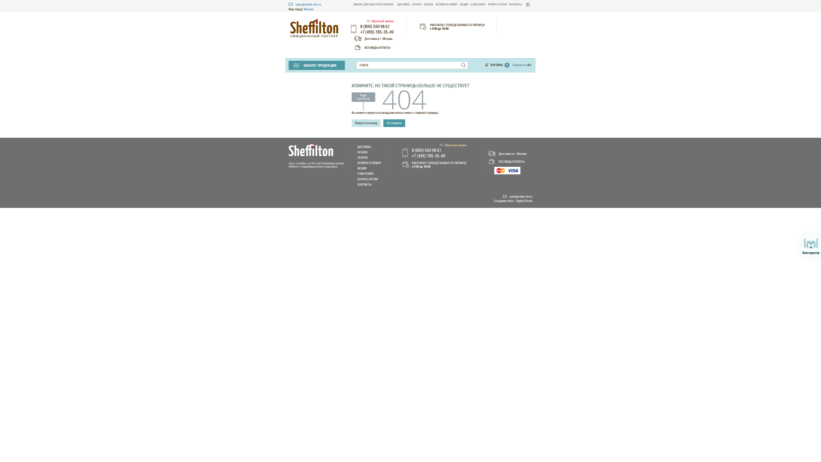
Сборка (428, 4)
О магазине (478, 4)
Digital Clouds (524, 201)
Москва (308, 9)
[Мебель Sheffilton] (314, 28)
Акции (464, 4)
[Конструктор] (808, 246)
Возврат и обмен (446, 4)
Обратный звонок (382, 21)
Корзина (496, 65)
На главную (394, 123)
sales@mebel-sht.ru (308, 4)
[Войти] (527, 4)
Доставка (403, 4)
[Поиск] (463, 65)
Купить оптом (497, 4)
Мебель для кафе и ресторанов (373, 4)
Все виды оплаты (377, 48)
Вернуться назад (366, 123)
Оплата (416, 4)
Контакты (515, 4)
